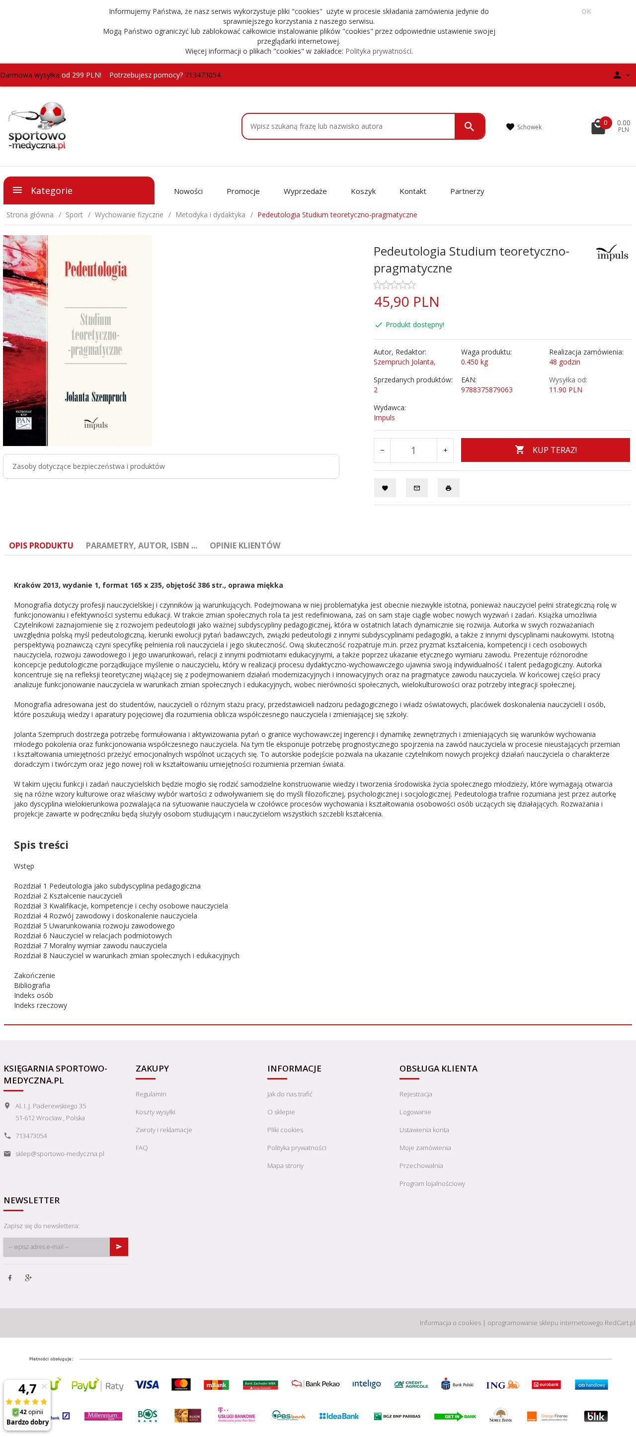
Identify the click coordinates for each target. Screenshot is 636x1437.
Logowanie (415, 1111)
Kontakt (412, 191)
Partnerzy (467, 191)
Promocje (243, 191)
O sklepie (281, 1111)
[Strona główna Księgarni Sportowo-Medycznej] (37, 125)
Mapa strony (285, 1165)
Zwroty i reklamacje (164, 1129)
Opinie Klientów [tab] (245, 545)
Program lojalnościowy (432, 1183)
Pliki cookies (285, 1129)
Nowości (188, 191)
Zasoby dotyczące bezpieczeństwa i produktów (88, 466)
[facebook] (10, 1278)
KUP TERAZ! (555, 450)
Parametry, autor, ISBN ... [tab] (141, 545)
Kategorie (50, 190)
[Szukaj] (469, 126)
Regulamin (151, 1093)
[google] (29, 1278)
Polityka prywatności (378, 51)
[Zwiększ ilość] (445, 450)
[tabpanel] (318, 790)
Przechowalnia (421, 1165)
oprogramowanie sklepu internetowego (545, 1322)
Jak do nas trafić (290, 1093)
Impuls (384, 417)
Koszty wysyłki (155, 1111)
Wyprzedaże (305, 191)
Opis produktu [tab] (41, 545)
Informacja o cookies (450, 1322)
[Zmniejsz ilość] (382, 450)
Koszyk (363, 191)
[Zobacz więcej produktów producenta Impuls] (612, 252)
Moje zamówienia (425, 1147)
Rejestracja (415, 1093)
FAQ (142, 1147)
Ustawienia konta (424, 1129)
